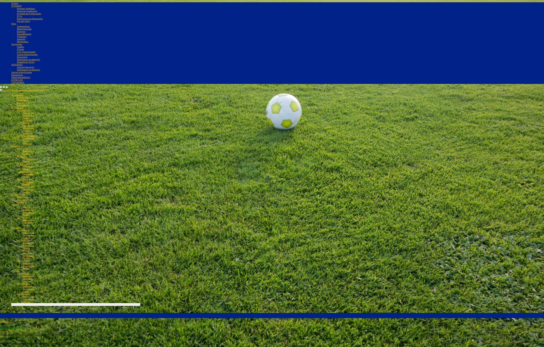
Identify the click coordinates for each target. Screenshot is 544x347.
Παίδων (14, 205)
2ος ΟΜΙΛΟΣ (23, 123)
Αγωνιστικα (16, 44)
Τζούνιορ (15, 271)
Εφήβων (15, 194)
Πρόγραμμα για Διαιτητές (28, 59)
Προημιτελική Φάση (26, 171)
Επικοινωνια (17, 75)
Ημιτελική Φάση (24, 179)
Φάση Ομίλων (23, 148)
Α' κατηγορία (17, 95)
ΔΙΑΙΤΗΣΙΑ (17, 65)
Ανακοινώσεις (23, 26)
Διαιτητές (21, 39)
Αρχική (3, 321)
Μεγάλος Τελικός (25, 187)
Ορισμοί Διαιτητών (25, 67)
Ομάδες (20, 47)
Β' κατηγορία (17, 108)
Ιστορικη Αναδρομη (26, 8)
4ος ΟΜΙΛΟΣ (23, 261)
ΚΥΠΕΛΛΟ (17, 80)
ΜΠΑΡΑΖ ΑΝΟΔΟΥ (27, 136)
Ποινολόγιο (22, 57)
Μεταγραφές (22, 42)
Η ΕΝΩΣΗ (16, 6)
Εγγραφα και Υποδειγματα (29, 13)
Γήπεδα (20, 49)
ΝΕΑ (13, 24)
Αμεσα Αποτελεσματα (21, 72)
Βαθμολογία (22, 97)
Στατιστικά (22, 105)
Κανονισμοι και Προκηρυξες (30, 19)
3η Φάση (21, 164)
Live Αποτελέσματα (26, 52)
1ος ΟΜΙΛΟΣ (23, 110)
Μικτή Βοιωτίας (24, 29)
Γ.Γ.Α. (19, 16)
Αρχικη (14, 3)
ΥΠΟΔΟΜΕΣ (17, 82)
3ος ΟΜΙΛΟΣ (23, 250)
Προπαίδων (16, 228)
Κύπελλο (21, 31)
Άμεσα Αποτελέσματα (27, 54)
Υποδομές (21, 36)
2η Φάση (21, 156)
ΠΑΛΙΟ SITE (23, 21)
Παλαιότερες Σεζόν (25, 62)
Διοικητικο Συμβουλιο (27, 11)
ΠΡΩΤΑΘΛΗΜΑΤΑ (20, 77)
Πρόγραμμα (22, 100)
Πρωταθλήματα (24, 34)
